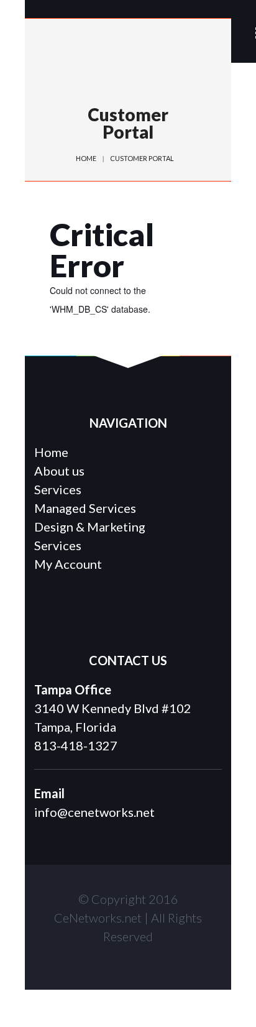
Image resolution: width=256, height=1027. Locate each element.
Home (86, 158)
